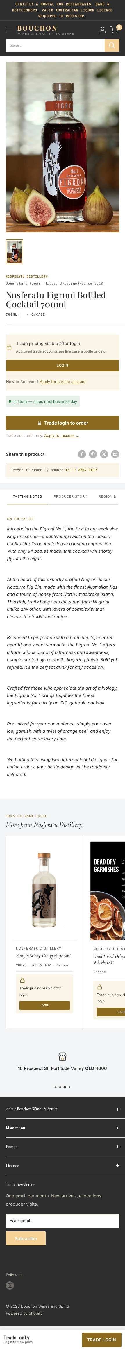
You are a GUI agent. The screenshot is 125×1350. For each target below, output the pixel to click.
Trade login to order (66, 423)
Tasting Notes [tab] (27, 496)
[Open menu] (9, 30)
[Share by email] (115, 454)
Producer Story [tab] (70, 496)
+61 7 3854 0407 (81, 470)
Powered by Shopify (24, 1313)
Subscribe (26, 1238)
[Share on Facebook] (82, 454)
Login (62, 365)
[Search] (112, 45)
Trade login (101, 1339)
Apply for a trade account (62, 381)
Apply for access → (61, 435)
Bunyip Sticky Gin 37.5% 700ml (43, 956)
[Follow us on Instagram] (10, 1285)
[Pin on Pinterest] (93, 454)
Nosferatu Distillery (27, 276)
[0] (114, 29)
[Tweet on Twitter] (104, 454)
